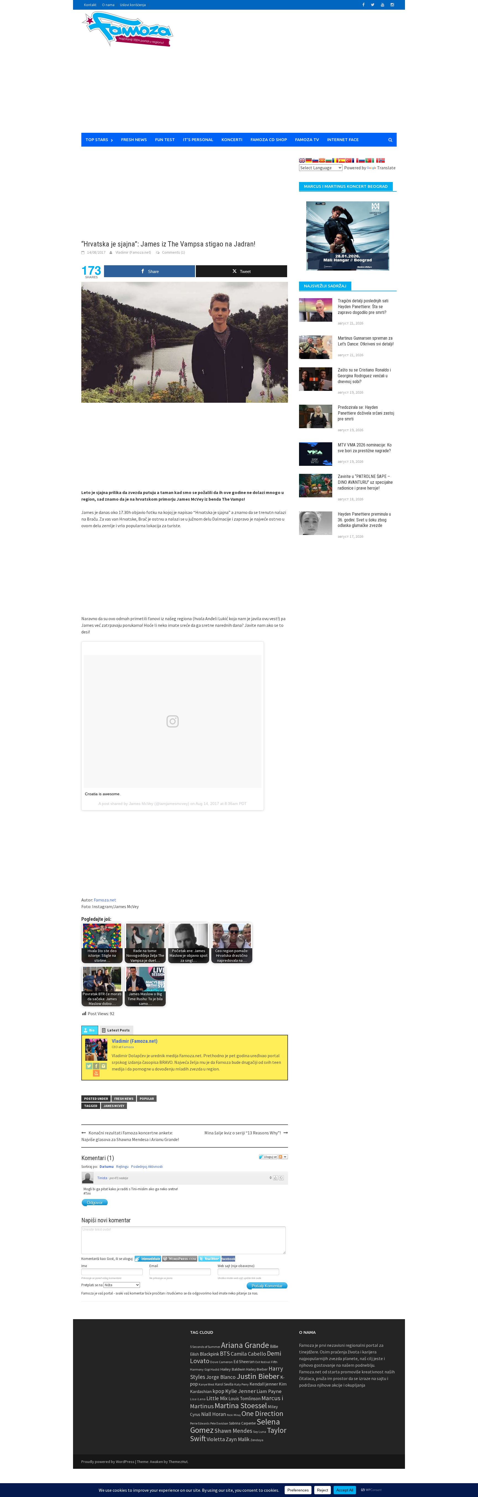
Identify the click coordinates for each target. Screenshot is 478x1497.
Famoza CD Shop (269, 139)
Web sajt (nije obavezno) (236, 1266)
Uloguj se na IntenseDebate (148, 1259)
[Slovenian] (315, 160)
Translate (386, 167)
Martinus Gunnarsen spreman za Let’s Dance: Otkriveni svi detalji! (366, 341)
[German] (309, 160)
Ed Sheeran (243, 1361)
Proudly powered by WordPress (107, 1461)
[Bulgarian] (329, 160)
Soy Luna (259, 1432)
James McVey (114, 1106)
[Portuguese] (368, 160)
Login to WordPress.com (179, 1259)
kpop (218, 1391)
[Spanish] (342, 160)
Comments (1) (173, 252)
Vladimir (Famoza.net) (133, 252)
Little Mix (217, 1398)
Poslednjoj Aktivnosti (147, 1166)
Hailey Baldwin (232, 1369)
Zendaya (256, 1440)
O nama (108, 5)
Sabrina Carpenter (242, 1423)
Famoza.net (105, 900)
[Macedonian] (322, 160)
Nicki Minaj (234, 1415)
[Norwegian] (382, 160)
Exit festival (262, 1362)
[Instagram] (103, 1065)
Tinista (102, 1178)
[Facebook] (96, 1065)
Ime (84, 1266)
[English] (302, 160)
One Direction (262, 1413)
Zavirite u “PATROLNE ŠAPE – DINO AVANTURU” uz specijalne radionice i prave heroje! (365, 482)
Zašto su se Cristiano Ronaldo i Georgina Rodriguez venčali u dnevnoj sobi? (364, 375)
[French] (355, 160)
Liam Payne (269, 1391)
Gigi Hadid (211, 1369)
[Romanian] (335, 160)
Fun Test (165, 139)
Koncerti (232, 139)
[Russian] (362, 160)
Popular (147, 1098)
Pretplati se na (92, 1285)
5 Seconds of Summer (205, 1347)
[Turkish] (348, 160)
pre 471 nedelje (119, 1178)
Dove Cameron (221, 1362)
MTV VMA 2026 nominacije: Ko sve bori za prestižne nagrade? (365, 447)
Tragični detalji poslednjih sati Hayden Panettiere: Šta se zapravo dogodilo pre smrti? (363, 306)
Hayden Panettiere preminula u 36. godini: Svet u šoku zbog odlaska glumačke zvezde (364, 519)
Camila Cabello (248, 1353)
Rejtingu (122, 1166)
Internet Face (343, 139)
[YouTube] (96, 1073)
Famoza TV (307, 139)
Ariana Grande (245, 1345)
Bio (92, 1030)
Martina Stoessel (241, 1405)
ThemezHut (178, 1461)
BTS (225, 1353)
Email (153, 1266)
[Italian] (375, 160)
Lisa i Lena (198, 1399)
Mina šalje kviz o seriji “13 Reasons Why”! (242, 1132)
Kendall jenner (264, 1384)
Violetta (216, 1439)
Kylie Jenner (240, 1391)
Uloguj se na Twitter (209, 1259)
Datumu (107, 1166)
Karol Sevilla (224, 1384)
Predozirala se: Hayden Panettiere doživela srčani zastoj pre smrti (366, 413)
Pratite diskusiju (283, 1156)
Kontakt (90, 5)
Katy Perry (241, 1384)
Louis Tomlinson (244, 1398)
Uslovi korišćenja (133, 5)
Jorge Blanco (221, 1377)
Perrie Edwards (199, 1423)
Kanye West (206, 1384)
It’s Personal (198, 139)
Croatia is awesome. (103, 794)
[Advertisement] (290, 74)
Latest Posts (118, 1030)
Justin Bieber (258, 1376)
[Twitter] (89, 1065)
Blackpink (209, 1354)
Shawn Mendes (233, 1430)
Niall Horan (213, 1414)
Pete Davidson (219, 1423)
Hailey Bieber (257, 1369)
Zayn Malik (238, 1439)
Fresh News (134, 139)
